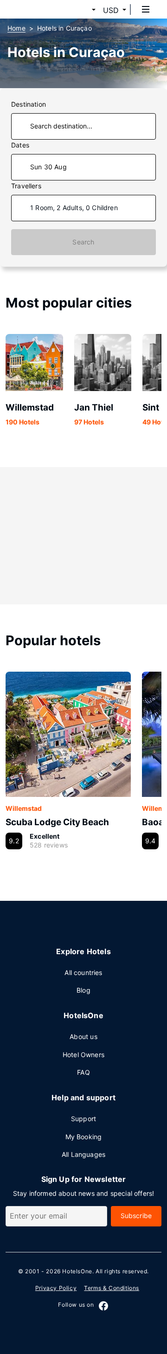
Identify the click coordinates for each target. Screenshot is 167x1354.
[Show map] (83, 535)
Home (16, 28)
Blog (83, 990)
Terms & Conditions (111, 1287)
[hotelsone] (42, 9)
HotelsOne (77, 1271)
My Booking (83, 1137)
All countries (83, 972)
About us (83, 1036)
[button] (82, 10)
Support (83, 1119)
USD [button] (111, 10)
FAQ (83, 1072)
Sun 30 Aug (48, 167)
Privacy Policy (56, 1287)
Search (83, 242)
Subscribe (136, 1215)
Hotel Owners (83, 1055)
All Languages (83, 1154)
